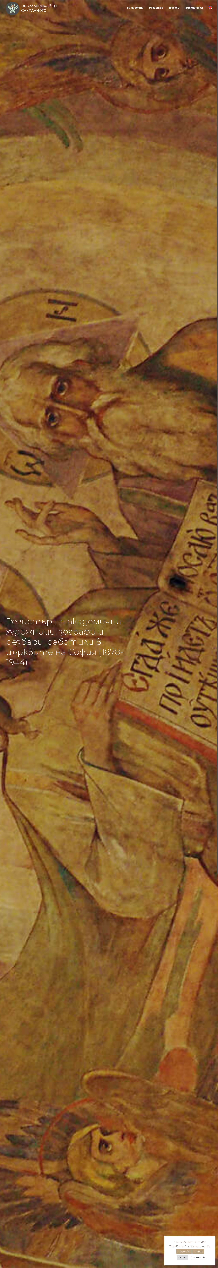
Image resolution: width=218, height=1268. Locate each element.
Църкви (174, 7)
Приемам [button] (184, 1251)
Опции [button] (182, 1257)
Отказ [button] (198, 1251)
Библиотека (194, 7)
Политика (199, 1257)
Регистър (156, 7)
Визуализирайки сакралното (39, 8)
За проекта (135, 7)
